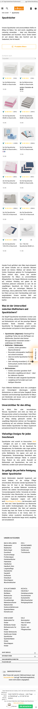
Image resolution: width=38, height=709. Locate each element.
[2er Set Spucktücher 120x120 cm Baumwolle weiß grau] (10, 199)
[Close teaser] (33, 362)
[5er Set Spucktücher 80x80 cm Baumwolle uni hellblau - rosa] (3, 151)
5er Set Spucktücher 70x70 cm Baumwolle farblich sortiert (26, 148)
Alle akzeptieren (26, 706)
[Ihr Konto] (31, 8)
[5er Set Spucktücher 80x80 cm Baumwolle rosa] (10, 102)
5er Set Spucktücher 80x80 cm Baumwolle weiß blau (26, 182)
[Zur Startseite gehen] (19, 8)
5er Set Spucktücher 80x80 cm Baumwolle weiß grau (26, 117)
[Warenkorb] (35, 8)
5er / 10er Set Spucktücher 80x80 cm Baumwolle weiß (27, 245)
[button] (35, 354)
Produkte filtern (20, 47)
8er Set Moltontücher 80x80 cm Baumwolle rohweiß (26, 84)
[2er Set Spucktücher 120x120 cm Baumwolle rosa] (10, 167)
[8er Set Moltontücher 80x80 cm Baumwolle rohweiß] (27, 69)
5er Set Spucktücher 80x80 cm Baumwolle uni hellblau (10, 148)
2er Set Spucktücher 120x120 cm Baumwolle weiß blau (10, 245)
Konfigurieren (12, 706)
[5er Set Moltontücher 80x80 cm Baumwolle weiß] (10, 69)
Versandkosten (9, 677)
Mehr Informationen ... (19, 703)
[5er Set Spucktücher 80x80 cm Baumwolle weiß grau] (27, 102)
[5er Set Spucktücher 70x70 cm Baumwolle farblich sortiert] (27, 134)
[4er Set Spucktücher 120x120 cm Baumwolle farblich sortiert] (27, 199)
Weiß (34, 441)
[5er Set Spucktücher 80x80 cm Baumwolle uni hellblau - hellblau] (4, 151)
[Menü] (2, 8)
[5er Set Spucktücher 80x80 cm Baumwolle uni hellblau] (10, 134)
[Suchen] (7, 8)
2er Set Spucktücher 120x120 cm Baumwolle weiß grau (10, 214)
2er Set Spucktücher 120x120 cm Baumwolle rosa (10, 182)
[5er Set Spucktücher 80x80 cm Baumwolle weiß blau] (27, 167)
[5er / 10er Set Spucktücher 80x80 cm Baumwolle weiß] (27, 230)
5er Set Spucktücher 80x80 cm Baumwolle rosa (9, 117)
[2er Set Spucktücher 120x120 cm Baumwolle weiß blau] (10, 230)
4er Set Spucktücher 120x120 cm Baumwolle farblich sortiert (27, 214)
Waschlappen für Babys (13, 501)
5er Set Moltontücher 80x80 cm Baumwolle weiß (9, 84)
